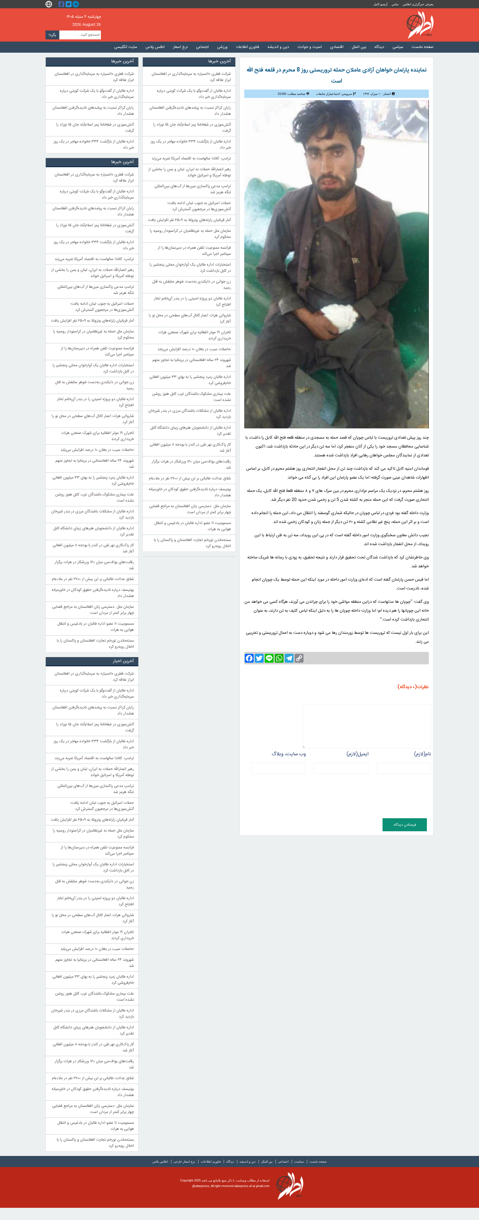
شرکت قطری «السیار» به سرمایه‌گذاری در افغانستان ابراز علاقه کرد (191, 77)
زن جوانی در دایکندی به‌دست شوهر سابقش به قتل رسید (191, 284)
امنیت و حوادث (309, 47)
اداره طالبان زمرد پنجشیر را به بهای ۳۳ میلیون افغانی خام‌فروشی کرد (190, 380)
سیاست (299, 1161)
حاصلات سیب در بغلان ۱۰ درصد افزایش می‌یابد (194, 349)
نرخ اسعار (180, 47)
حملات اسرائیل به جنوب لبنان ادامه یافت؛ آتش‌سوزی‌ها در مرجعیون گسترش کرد (199, 206)
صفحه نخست (423, 47)
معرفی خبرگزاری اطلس (418, 4)
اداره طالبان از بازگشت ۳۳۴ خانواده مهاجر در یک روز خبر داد (191, 144)
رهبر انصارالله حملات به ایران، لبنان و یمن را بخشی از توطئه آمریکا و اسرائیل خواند (189, 172)
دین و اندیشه (278, 47)
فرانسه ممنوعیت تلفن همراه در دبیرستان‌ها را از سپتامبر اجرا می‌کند (194, 251)
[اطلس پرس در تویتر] (69, 4)
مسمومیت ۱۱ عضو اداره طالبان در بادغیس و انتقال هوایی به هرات (192, 526)
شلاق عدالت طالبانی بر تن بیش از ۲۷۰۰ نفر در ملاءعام (190, 478)
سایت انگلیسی (125, 47)
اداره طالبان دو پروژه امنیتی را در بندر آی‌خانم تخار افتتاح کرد (192, 301)
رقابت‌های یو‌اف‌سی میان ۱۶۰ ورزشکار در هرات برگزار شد (191, 464)
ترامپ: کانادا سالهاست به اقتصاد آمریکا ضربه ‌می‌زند (191, 158)
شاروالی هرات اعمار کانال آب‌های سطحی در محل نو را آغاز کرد (190, 318)
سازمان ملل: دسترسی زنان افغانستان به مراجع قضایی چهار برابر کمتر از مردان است (190, 509)
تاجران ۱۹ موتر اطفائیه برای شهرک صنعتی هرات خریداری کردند (194, 335)
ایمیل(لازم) (357, 754)
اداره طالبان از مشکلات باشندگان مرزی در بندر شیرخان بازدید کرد (189, 414)
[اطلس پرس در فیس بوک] (62, 4)
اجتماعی (202, 47)
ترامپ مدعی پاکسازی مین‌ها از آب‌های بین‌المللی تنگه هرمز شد (192, 189)
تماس (395, 4)
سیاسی (398, 47)
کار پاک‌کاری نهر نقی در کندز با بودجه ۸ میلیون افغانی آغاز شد (190, 447)
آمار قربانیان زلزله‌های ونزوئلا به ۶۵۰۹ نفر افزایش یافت (189, 220)
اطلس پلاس (155, 47)
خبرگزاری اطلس (420, 25)
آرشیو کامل (380, 4)
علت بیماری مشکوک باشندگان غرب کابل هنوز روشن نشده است (191, 397)
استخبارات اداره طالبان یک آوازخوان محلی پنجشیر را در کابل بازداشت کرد (190, 267)
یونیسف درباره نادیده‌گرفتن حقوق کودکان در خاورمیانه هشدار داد (190, 492)
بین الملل (359, 47)
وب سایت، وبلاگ (289, 754)
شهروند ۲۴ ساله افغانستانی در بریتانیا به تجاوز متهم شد (191, 363)
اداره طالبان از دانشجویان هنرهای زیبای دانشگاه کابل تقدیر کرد (190, 431)
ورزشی (222, 47)
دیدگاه (379, 47)
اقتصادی (336, 47)
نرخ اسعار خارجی (184, 1161)
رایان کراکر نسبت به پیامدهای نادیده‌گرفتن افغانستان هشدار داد (190, 111)
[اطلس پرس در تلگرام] (76, 4)
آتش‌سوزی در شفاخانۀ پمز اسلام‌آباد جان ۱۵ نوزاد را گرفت (192, 127)
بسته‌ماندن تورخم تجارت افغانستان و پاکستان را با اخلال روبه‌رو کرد (192, 543)
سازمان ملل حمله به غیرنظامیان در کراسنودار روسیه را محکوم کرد (190, 234)
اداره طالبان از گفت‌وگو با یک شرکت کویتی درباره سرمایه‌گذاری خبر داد (194, 94)
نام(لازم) (422, 754)
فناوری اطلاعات (247, 47)
